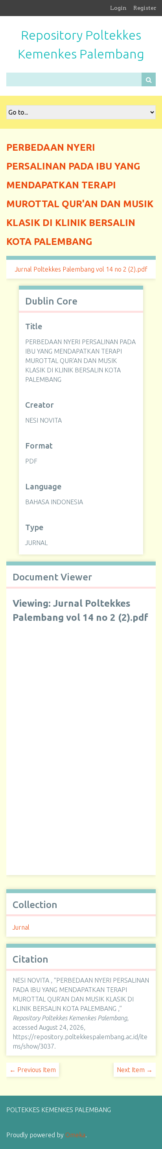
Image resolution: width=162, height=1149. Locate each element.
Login (118, 8)
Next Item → (135, 1069)
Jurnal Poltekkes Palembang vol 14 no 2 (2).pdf (81, 269)
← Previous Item (32, 1069)
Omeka (75, 1134)
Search (149, 79)
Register (144, 8)
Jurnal (21, 927)
